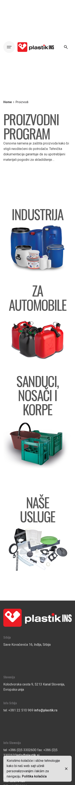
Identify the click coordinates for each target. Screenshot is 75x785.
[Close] (66, 769)
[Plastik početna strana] (37, 611)
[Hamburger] (9, 47)
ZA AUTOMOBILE (37, 297)
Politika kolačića (34, 776)
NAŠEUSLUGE (37, 509)
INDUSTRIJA (37, 214)
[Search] (66, 47)
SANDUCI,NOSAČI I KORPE (37, 395)
